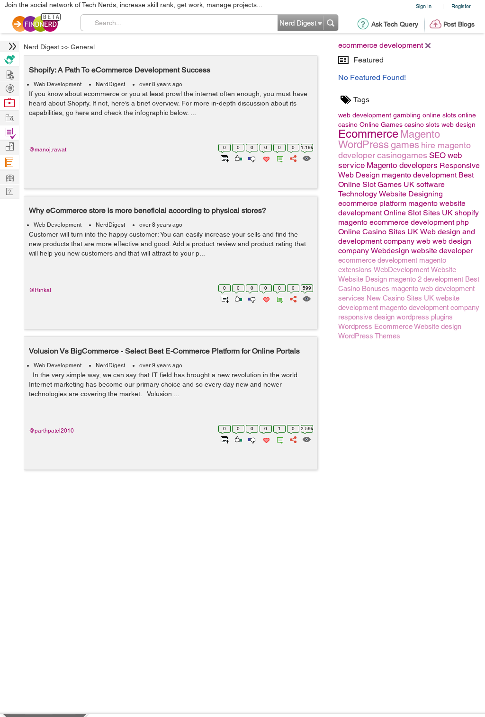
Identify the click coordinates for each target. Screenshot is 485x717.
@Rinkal (40, 290)
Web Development (57, 84)
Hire (9, 59)
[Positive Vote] (237, 157)
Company (9, 147)
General (83, 47)
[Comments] (278, 157)
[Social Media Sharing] (292, 157)
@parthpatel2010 (51, 430)
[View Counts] (306, 157)
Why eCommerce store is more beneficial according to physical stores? (147, 210)
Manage (9, 132)
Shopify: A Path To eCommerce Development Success (119, 69)
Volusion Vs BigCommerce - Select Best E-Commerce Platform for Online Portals (164, 350)
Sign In (423, 6)
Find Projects (9, 117)
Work (9, 103)
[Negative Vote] (251, 157)
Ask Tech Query (394, 24)
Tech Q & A (9, 190)
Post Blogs (459, 24)
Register (461, 6)
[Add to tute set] (224, 157)
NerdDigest (110, 84)
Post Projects (9, 74)
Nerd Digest (41, 47)
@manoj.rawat (47, 149)
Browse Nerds (9, 87)
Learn (9, 162)
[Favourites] (265, 157)
